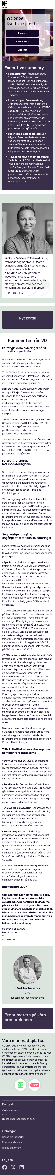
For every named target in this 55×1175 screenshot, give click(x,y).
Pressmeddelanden (12, 1142)
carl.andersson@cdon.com (29, 997)
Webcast (22, 49)
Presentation (22, 41)
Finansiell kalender (12, 1147)
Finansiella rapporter (13, 1137)
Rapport (22, 33)
